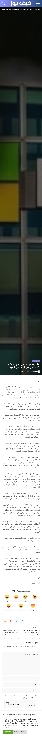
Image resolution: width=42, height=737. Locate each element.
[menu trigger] (37, 3)
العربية (35, 371)
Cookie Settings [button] (19, 732)
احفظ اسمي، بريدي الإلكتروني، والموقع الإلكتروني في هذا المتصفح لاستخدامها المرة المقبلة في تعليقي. (20, 697)
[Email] (4, 621)
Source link (36, 583)
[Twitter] (16, 621)
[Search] (4, 3)
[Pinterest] (10, 621)
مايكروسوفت (30, 387)
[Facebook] (22, 621)
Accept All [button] (8, 732)
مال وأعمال (36, 361)
